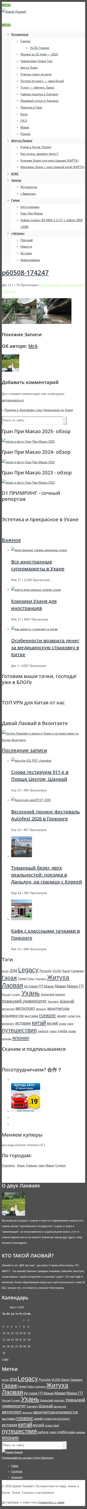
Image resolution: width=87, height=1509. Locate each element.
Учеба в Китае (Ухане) (35, 147)
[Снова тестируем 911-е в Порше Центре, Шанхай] (31, 760)
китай (39, 1023)
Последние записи (24, 750)
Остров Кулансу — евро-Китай (42, 81)
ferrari (5, 971)
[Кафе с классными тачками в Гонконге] (21, 919)
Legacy (28, 969)
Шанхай (67, 1001)
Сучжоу (15, 994)
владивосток (13, 1015)
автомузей (8, 1008)
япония (20, 1038)
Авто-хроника (29, 207)
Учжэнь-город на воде (36, 74)
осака (62, 1023)
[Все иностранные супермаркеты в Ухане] (39, 550)
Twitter (15, 1465)
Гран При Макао (31, 213)
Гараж (15, 200)
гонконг (47, 1015)
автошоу (41, 1008)
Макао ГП (75, 986)
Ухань (30, 993)
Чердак (16, 180)
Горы (30, 978)
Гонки (22, 978)
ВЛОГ (15, 174)
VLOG (56, 971)
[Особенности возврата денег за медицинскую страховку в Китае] (34, 629)
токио (53, 1031)
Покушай (26, 240)
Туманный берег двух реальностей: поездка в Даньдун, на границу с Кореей (46, 875)
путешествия (19, 1030)
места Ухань (29, 67)
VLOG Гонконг (39, 48)
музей (52, 1023)
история (23, 1023)
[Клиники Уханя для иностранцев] (36, 589)
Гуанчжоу (40, 978)
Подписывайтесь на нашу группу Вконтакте (28, 1457)
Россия (6, 994)
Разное (25, 134)
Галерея (77, 971)
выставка (31, 1016)
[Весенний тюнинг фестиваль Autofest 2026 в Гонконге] (31, 800)
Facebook (17, 1471)
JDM (13, 971)
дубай (71, 1016)
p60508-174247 (25, 272)
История (26, 253)
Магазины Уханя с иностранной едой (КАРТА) (52, 167)
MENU (6, 5)
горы (41, 1165)
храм (72, 1031)
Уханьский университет (24, 1001)
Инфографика (30, 260)
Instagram (17, 1477)
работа (43, 1031)
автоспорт (25, 1008)
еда (78, 1016)
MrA (33, 346)
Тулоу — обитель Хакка (37, 87)
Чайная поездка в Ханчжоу (39, 94)
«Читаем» (18, 233)
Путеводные (20, 34)
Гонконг (25, 41)
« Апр (5, 1359)
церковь (6, 1038)
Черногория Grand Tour (36, 61)
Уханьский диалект (53, 994)
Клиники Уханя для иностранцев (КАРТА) (49, 160)
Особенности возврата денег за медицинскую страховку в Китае (45, 647)
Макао (24, 127)
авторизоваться (13, 400)
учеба (62, 1031)
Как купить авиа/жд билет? (39, 154)
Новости (26, 246)
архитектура (58, 1008)
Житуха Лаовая (21, 140)
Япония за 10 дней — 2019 (39, 54)
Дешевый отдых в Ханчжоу (39, 100)
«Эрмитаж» (28, 193)
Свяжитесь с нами (51, 1502)
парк (70, 1023)
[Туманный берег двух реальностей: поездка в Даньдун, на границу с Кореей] (21, 856)
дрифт (62, 1016)
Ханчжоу (53, 1001)
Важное (11, 540)
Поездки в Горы (31, 107)
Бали (24, 114)
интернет (8, 1023)
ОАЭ (23, 120)
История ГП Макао (39, 986)
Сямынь (31, 1165)
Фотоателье (28, 187)
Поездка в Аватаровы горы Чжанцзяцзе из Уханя (38, 410)
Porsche (45, 971)
